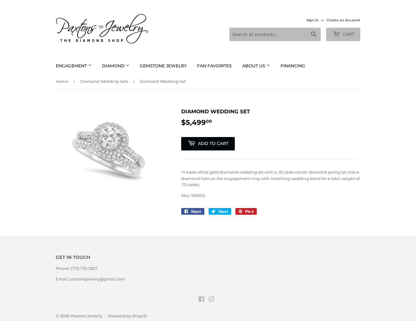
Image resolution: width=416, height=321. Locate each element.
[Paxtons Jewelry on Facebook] (201, 300)
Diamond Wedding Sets (104, 81)
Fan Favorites (214, 66)
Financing (292, 66)
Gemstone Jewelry (163, 66)
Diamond (114, 66)
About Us (254, 66)
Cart (347, 34)
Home (62, 81)
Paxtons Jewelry (86, 315)
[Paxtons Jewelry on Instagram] (212, 300)
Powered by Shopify (127, 315)
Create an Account (343, 20)
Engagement (72, 66)
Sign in (312, 20)
